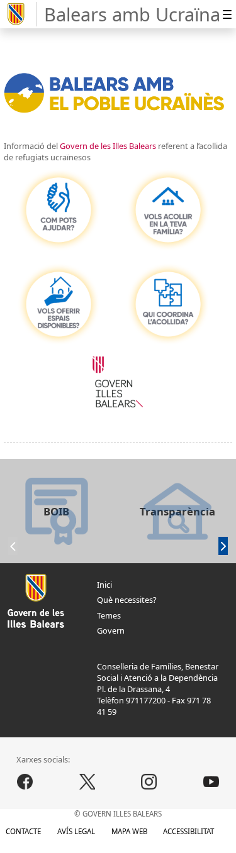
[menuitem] (227, 14)
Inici (104, 584)
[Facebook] (25, 782)
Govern (111, 630)
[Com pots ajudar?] (58, 210)
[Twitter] (87, 782)
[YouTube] (211, 782)
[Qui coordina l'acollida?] (168, 304)
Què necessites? (127, 599)
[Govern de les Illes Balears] (20, 14)
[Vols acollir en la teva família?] (168, 210)
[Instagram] (149, 782)
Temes (109, 615)
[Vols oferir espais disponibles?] (58, 304)
